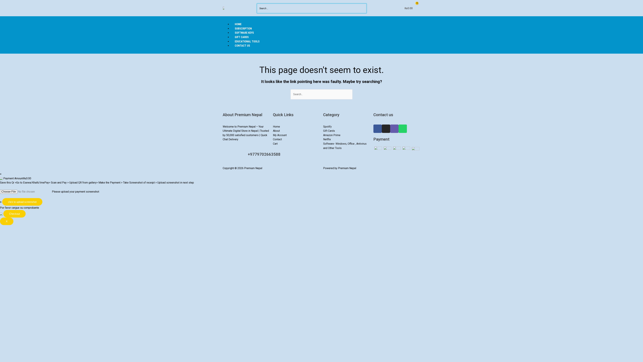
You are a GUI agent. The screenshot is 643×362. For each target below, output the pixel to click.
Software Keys (244, 32)
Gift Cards (242, 37)
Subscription (243, 28)
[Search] (363, 8)
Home (238, 24)
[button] (321, 20)
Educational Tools (247, 41)
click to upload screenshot (22, 201)
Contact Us (242, 45)
